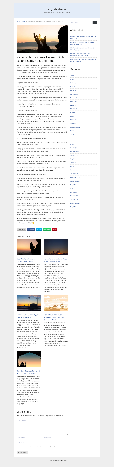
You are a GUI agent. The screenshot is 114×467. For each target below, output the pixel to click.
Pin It (55, 229)
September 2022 (75, 203)
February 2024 (74, 170)
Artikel (72, 79)
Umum (72, 131)
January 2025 (74, 155)
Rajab (23, 21)
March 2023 (73, 192)
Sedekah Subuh (75, 127)
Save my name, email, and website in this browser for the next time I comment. (41, 447)
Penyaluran (73, 108)
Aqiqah (72, 75)
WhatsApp (47, 229)
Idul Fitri (72, 86)
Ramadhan (73, 119)
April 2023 (73, 188)
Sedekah (73, 123)
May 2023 (73, 184)
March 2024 (73, 166)
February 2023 (74, 196)
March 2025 (73, 148)
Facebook (31, 229)
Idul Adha (73, 83)
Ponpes (72, 112)
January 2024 (74, 173)
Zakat (72, 134)
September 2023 (75, 181)
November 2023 (75, 177)
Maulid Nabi (73, 97)
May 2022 (73, 207)
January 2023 (74, 199)
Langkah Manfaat (57, 9)
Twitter (39, 229)
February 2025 (74, 151)
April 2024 (73, 162)
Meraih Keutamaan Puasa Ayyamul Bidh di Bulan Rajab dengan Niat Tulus (54, 317)
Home (18, 21)
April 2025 (73, 144)
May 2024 (73, 159)
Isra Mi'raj (73, 90)
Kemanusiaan (74, 94)
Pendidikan (73, 105)
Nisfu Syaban (74, 101)
